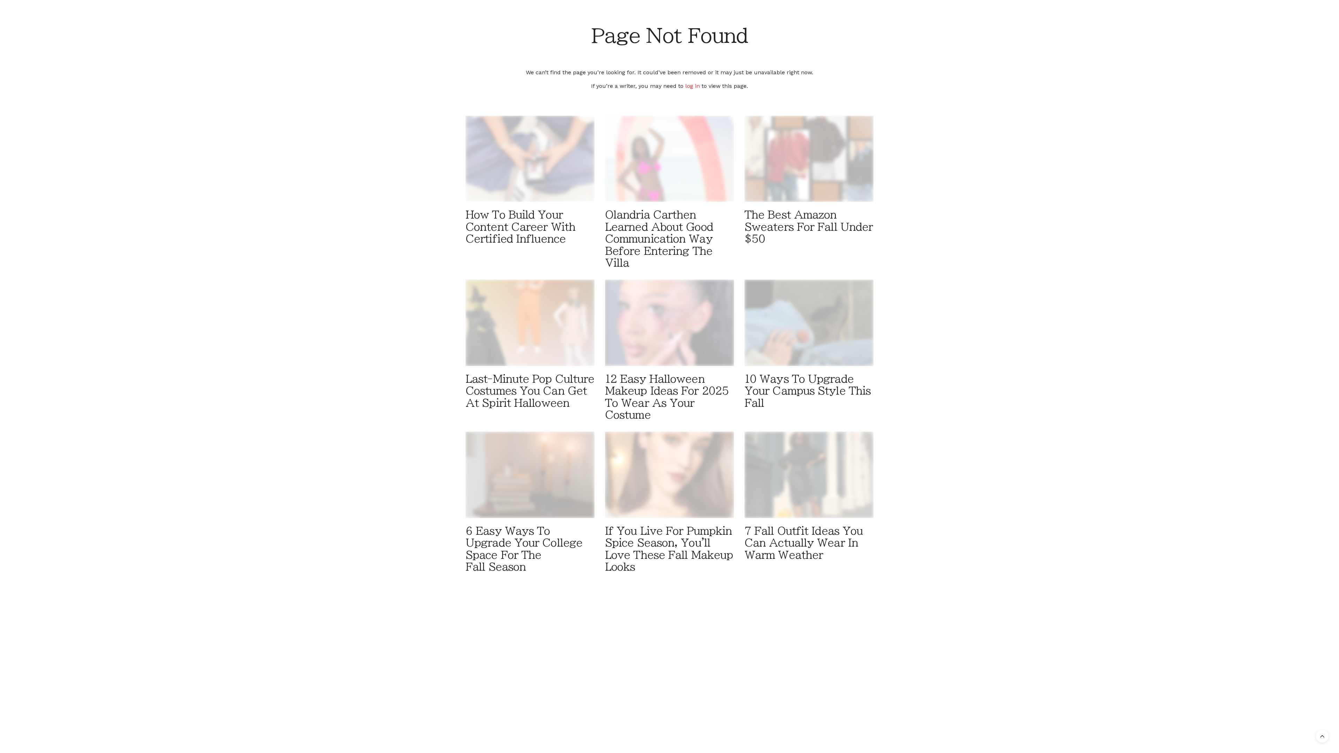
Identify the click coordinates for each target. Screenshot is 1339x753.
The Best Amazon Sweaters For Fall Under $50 (808, 227)
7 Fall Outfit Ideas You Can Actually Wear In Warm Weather (803, 543)
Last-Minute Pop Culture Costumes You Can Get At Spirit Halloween (530, 391)
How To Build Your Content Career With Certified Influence (520, 227)
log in (692, 86)
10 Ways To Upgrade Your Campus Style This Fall (807, 391)
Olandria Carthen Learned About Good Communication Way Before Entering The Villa (659, 239)
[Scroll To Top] (1322, 736)
